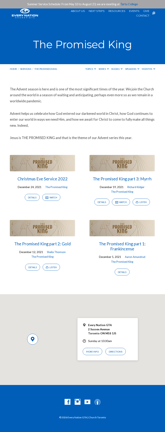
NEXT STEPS (97, 11)
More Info (92, 351)
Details (32, 197)
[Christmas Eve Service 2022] (42, 168)
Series (102, 69)
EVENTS (134, 11)
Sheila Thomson (56, 252)
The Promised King (45, 69)
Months (147, 69)
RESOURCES (116, 11)
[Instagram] (77, 402)
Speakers (131, 69)
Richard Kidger (135, 187)
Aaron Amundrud (135, 256)
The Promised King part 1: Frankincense (122, 246)
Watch (53, 197)
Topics (89, 69)
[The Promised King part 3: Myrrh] (122, 168)
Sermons (25, 69)
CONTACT (142, 15)
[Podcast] (97, 402)
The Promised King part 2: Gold (42, 243)
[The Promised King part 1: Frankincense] (122, 233)
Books (115, 69)
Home (13, 69)
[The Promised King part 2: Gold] (42, 233)
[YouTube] (87, 402)
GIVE (146, 11)
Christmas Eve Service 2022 (43, 178)
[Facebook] (67, 402)
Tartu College (129, 4)
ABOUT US (78, 11)
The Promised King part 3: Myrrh (122, 178)
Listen (143, 202)
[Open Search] (153, 13)
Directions (115, 351)
